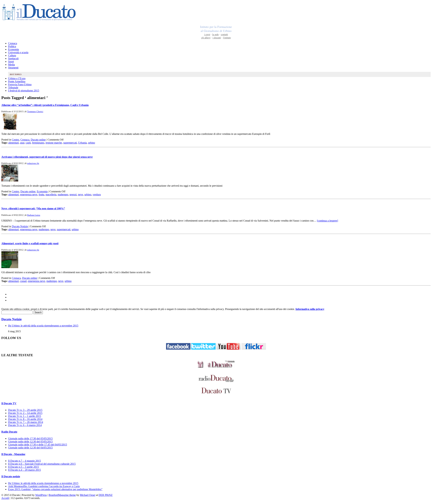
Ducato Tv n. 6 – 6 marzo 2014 (25, 425)
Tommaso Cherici (35, 111)
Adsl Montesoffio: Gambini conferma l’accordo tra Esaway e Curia (44, 486)
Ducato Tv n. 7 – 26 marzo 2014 (25, 422)
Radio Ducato (9, 431)
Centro (15, 139)
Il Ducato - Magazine (13, 454)
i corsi (207, 34)
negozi (73, 194)
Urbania (82, 142)
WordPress (41, 495)
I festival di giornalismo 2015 (23, 90)
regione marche (54, 142)
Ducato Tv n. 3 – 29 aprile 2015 (25, 410)
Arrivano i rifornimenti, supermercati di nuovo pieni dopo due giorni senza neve (47, 156)
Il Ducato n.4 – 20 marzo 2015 (24, 469)
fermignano (38, 142)
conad (23, 281)
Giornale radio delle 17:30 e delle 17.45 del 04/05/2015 (37, 444)
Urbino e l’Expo (16, 78)
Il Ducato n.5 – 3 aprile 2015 (23, 466)
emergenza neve (28, 194)
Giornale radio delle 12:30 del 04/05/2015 (30, 447)
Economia (13, 49)
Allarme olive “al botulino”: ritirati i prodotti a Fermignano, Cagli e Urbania (45, 105)
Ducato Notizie (20, 226)
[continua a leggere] (327, 220)
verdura (97, 194)
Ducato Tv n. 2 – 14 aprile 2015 (25, 413)
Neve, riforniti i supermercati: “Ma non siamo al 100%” (33, 208)
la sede (215, 34)
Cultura (12, 55)
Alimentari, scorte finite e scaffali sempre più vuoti (29, 243)
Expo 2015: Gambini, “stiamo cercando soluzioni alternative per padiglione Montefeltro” (55, 489)
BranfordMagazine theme (62, 495)
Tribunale (13, 87)
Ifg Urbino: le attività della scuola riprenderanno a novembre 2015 (43, 325)
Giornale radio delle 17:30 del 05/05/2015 (30, 438)
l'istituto (227, 37)
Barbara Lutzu (33, 215)
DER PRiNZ (106, 495)
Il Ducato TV (9, 403)
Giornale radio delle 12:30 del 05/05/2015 (30, 441)
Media (11, 64)
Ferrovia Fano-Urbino (20, 84)
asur (22, 142)
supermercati (70, 142)
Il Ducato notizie (10, 476)
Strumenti (13, 67)
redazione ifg (33, 163)
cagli (28, 142)
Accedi (5, 498)
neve (80, 194)
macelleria (51, 194)
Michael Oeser (87, 495)
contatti (224, 34)
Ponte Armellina (16, 81)
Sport (11, 61)
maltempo (63, 194)
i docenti (217, 37)
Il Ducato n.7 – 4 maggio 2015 (24, 460)
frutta (41, 194)
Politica (12, 46)
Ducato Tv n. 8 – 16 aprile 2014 (25, 419)
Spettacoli (13, 58)
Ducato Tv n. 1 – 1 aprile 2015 (24, 416)
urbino (91, 142)
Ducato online (38, 139)
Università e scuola (18, 52)
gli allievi (205, 37)
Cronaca (12, 43)
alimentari (13, 142)
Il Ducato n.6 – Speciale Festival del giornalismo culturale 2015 (42, 463)
